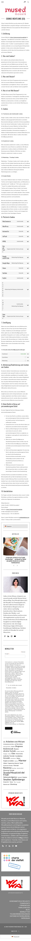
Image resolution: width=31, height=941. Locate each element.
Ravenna (7, 768)
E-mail (7, 654)
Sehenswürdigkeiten (10, 777)
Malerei (16, 761)
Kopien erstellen (8, 761)
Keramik (6, 758)
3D (4, 742)
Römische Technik (8, 770)
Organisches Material (13, 763)
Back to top (14, 931)
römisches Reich (20, 768)
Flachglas (5, 753)
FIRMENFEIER (25, 905)
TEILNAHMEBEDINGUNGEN (20, 914)
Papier (21, 763)
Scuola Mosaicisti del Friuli (13, 773)
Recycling (14, 768)
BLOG (28, 910)
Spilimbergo (18, 779)
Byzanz (16, 749)
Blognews (19, 746)
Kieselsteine (13, 758)
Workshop (13, 784)
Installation (18, 756)
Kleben (18, 758)
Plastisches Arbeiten (8, 765)
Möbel (5, 763)
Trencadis (18, 782)
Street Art (6, 782)
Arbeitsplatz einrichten (8, 744)
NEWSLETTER (25, 912)
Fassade (18, 751)
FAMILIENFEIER (24, 907)
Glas (13, 753)
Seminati (20, 777)
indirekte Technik (9, 756)
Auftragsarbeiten (7, 746)
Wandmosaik (6, 784)
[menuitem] (8, 526)
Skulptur (24, 777)
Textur (11, 782)
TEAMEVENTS (25, 903)
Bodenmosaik (8, 749)
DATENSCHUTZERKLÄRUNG (20, 916)
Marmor (22, 760)
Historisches (19, 753)
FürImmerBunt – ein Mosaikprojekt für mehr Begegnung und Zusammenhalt (15, 558)
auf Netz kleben (19, 744)
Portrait (16, 765)
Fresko (9, 753)
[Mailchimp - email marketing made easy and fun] (15, 733)
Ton (15, 782)
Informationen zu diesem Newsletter (14, 662)
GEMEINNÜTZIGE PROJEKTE (19, 901)
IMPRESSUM (25, 918)
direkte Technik (9, 751)
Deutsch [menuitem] (9, 526)
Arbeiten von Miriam (15, 742)
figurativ (22, 751)
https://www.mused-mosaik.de (18, 37)
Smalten (7, 779)
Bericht (13, 746)
